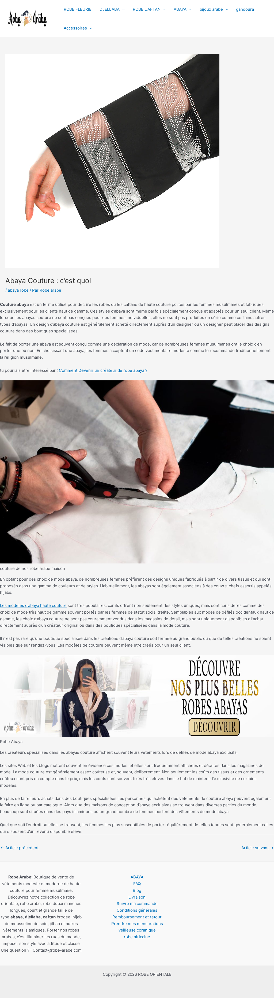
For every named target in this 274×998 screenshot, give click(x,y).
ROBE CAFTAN (147, 9)
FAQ (137, 883)
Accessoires (75, 28)
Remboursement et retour (137, 916)
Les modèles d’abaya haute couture (33, 605)
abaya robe (18, 290)
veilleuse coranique (137, 930)
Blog (137, 890)
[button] (122, 9)
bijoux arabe (211, 9)
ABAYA (180, 9)
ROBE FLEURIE (78, 9)
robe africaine (137, 936)
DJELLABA (110, 9)
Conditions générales (137, 910)
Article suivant (257, 847)
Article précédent (20, 847)
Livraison (137, 897)
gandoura (245, 9)
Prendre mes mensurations (137, 923)
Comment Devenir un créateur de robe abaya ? (103, 370)
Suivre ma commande (137, 903)
